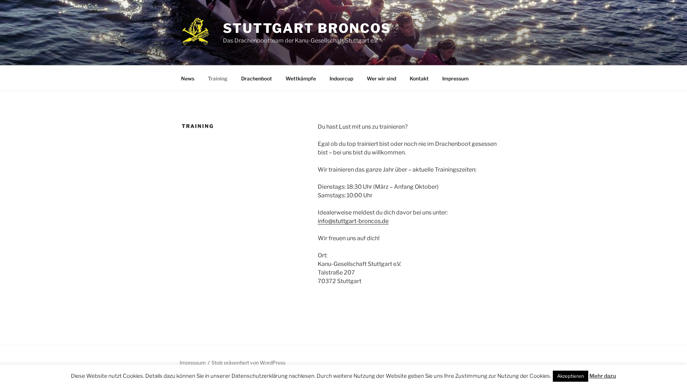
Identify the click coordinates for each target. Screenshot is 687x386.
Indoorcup (341, 78)
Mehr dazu (602, 376)
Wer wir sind (381, 78)
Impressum (455, 78)
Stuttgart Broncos (307, 28)
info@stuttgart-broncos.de (353, 221)
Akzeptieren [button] (570, 376)
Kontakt (419, 78)
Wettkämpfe (301, 78)
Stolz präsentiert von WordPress (248, 363)
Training (218, 78)
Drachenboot (256, 78)
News (187, 78)
